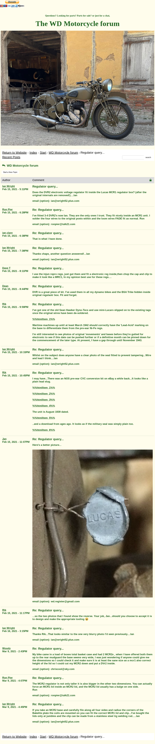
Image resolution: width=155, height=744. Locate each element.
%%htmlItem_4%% (43, 405)
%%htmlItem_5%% (43, 417)
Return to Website (14, 152)
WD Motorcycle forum (63, 152)
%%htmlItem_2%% (43, 393)
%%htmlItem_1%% (43, 319)
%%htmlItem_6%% (43, 430)
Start (43, 152)
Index (33, 152)
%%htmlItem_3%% (43, 399)
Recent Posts (11, 157)
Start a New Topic (10, 172)
